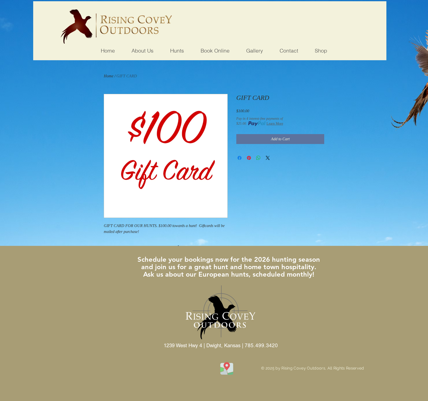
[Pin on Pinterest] (249, 158)
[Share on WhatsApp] (258, 158)
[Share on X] (268, 158)
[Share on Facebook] (239, 158)
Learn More (275, 123)
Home (108, 76)
